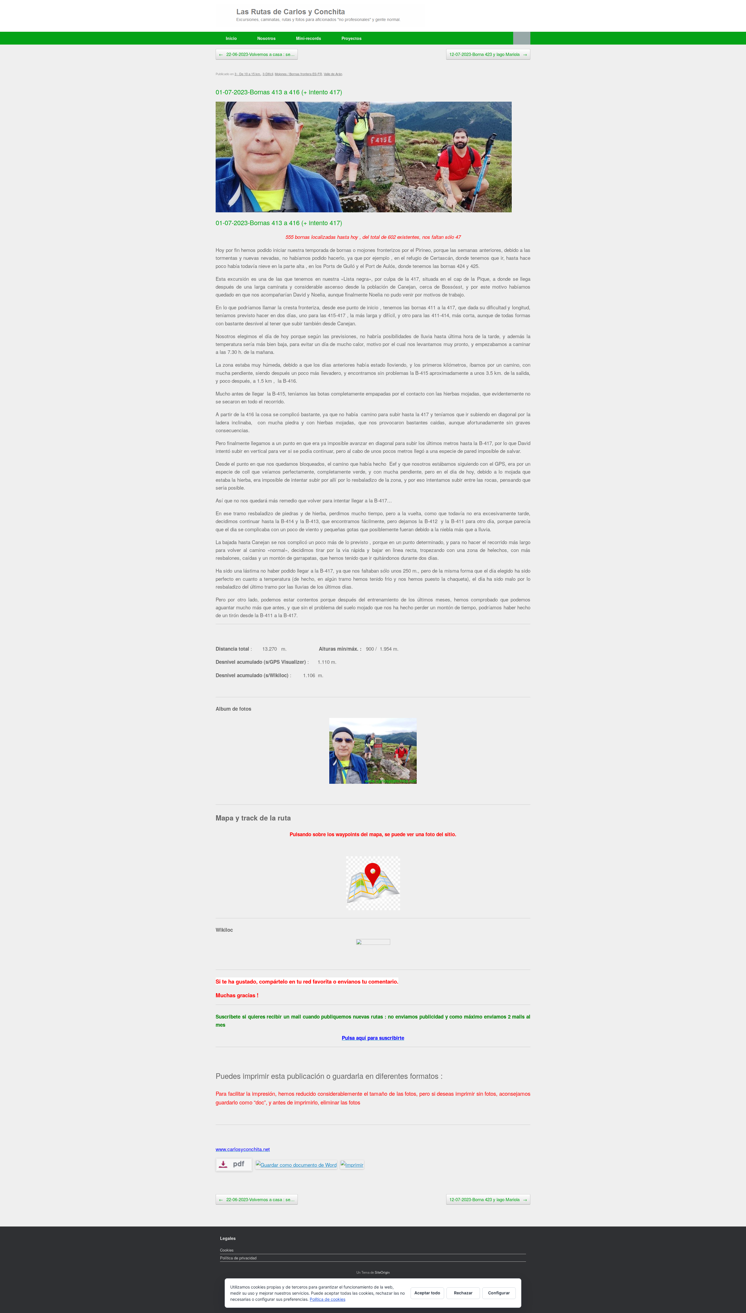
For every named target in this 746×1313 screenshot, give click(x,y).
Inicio (231, 38)
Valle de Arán (333, 73)
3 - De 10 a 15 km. (248, 73)
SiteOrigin (382, 1272)
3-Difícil (268, 73)
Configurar (499, 1292)
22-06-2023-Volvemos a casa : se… (257, 54)
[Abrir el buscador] (521, 38)
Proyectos (352, 38)
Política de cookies (327, 1299)
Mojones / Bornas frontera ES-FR (298, 73)
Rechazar (463, 1292)
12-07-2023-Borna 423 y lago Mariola (488, 54)
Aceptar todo (427, 1292)
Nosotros (266, 38)
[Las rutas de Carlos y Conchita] (320, 15)
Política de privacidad (238, 1258)
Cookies (227, 1250)
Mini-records (308, 38)
